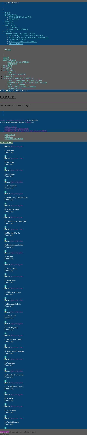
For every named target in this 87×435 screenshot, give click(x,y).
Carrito (13, 27)
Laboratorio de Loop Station (20, 33)
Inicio (8, 13)
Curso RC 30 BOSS (18, 40)
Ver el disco (6, 143)
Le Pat (28, 122)
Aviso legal (11, 127)
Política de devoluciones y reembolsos (26, 131)
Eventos (9, 21)
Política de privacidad (17, 129)
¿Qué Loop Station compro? (23, 42)
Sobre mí (9, 23)
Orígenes (14, 19)
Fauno (2, 120)
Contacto (10, 31)
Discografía (11, 15)
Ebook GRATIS (16, 44)
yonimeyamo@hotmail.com (16, 120)
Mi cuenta (10, 25)
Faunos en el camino (20, 17)
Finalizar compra (18, 29)
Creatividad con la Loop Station (26, 35)
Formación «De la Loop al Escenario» (28, 38)
